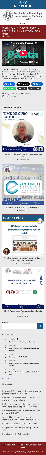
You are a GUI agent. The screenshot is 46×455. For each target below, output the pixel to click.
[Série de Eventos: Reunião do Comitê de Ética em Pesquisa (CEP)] (17, 339)
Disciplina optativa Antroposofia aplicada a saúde (20, 428)
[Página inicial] (3, 36)
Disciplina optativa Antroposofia (15, 434)
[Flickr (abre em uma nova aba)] (26, 6)
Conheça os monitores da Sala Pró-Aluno (19, 423)
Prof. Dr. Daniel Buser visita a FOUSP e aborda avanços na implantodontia (21, 398)
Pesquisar (5, 322)
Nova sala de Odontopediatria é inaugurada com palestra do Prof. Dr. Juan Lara (22, 392)
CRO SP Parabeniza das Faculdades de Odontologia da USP (23, 312)
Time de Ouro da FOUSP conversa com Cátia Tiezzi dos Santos (23, 155)
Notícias (8, 36)
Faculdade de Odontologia (13, 445)
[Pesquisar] (40, 326)
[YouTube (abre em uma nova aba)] (30, 6)
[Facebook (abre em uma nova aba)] (15, 6)
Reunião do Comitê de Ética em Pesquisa (22, 342)
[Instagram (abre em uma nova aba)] (19, 6)
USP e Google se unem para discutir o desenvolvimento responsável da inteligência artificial (23, 259)
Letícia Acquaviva (10, 96)
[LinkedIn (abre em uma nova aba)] (22, 6)
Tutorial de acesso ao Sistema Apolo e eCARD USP (23, 207)
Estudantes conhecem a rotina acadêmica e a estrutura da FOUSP (21, 411)
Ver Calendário (6, 379)
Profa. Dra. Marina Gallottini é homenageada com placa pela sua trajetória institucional (20, 405)
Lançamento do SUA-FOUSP (18, 357)
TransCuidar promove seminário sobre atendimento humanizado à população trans (21, 418)
